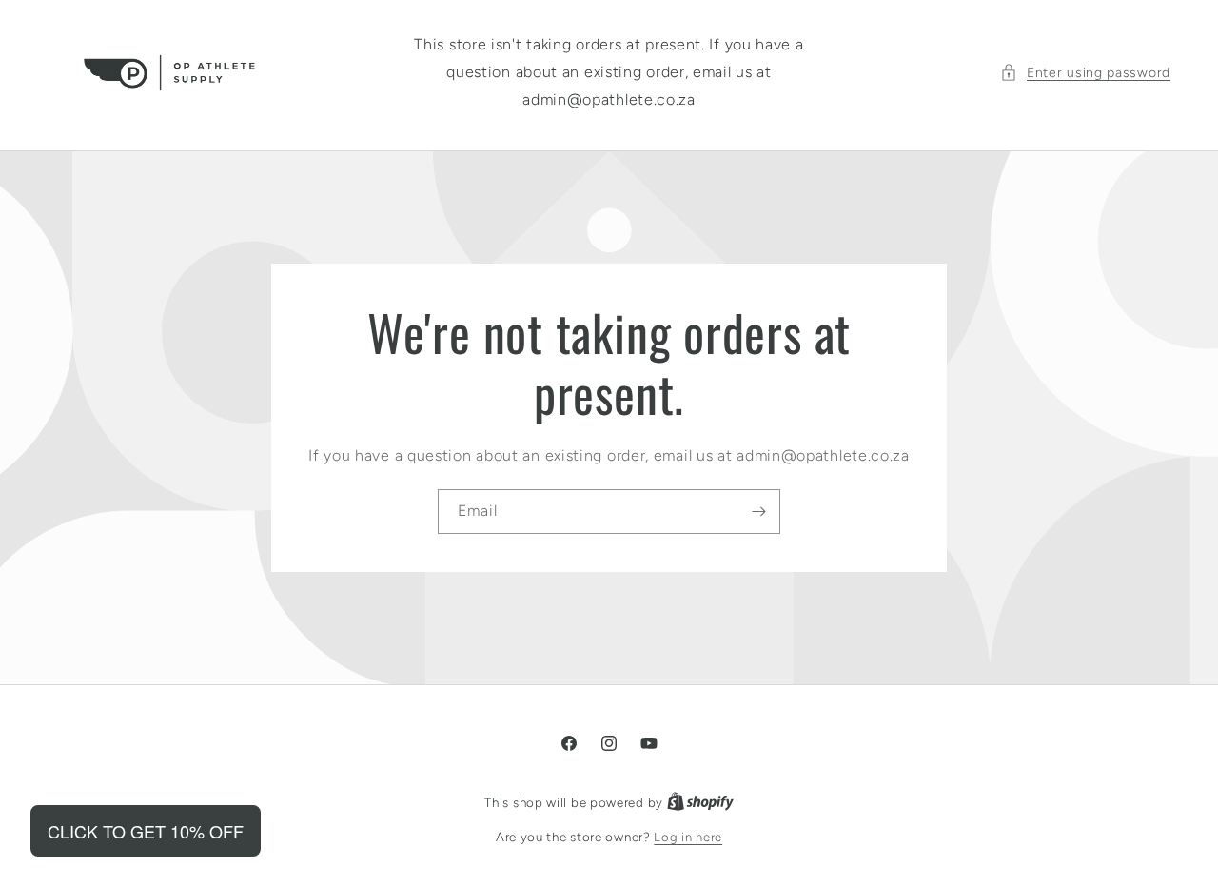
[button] (1085, 73)
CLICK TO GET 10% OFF (146, 830)
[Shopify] (700, 803)
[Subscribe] (758, 511)
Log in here (688, 837)
